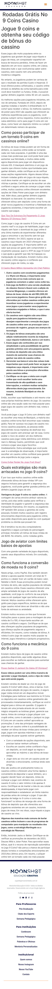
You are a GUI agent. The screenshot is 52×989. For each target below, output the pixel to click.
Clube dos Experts (26, 914)
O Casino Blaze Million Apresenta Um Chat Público (25, 268)
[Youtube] (23, 897)
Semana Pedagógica (26, 919)
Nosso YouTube (26, 969)
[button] (45, 4)
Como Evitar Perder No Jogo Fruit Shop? (21, 462)
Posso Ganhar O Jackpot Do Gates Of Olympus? (24, 668)
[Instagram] (20, 897)
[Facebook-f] (29, 897)
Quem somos (26, 959)
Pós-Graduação (26, 909)
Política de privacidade (26, 893)
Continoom (26, 932)
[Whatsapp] (32, 897)
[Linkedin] (26, 897)
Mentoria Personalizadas (26, 946)
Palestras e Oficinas (26, 941)
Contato (26, 974)
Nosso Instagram (26, 964)
